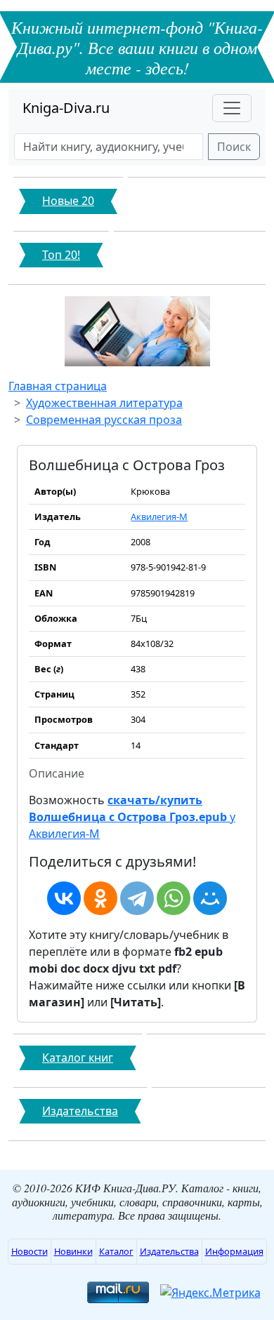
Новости (29, 1251)
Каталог (116, 1251)
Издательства (169, 1251)
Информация (234, 1251)
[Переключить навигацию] (232, 108)
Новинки (73, 1251)
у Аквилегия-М (132, 816)
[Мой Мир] (210, 898)
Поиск (234, 146)
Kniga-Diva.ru (66, 107)
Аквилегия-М (159, 516)
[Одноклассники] (100, 898)
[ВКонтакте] (64, 898)
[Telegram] (137, 898)
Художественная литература (104, 403)
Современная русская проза (104, 419)
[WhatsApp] (173, 898)
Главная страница (57, 386)
